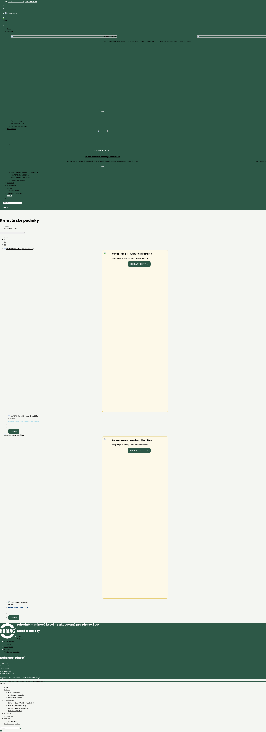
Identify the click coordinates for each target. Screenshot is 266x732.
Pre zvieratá (11, 418)
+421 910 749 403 (31, 2)
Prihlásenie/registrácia (15, 193)
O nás (9, 29)
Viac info (14, 431)
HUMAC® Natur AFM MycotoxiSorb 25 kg (25, 172)
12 (4, 240)
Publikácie (10, 183)
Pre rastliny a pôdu (17, 124)
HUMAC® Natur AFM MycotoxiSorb (102, 156)
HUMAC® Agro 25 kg (18, 180)
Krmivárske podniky (10, 228)
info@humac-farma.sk (16, 2)
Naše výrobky (11, 129)
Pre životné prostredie (19, 126)
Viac (102, 111)
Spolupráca (15, 191)
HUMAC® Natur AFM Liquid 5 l (21, 178)
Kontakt (9, 188)
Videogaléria (11, 185)
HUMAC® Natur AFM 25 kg (20, 175)
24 (5, 242)
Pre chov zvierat (17, 121)
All (5, 245)
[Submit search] (20, 728)
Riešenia (10, 31)
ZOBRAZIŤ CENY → (139, 264)
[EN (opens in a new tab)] (11, 14)
